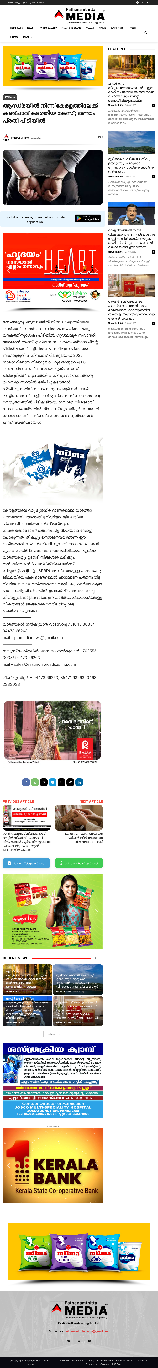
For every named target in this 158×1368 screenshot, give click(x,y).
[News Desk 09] (7, 137)
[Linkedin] (79, 782)
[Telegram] (137, 3)
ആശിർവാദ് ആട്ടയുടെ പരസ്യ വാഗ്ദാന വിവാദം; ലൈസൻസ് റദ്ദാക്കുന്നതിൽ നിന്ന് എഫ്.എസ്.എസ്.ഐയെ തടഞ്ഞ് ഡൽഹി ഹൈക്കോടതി (77, 1010)
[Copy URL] (70, 782)
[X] (142, 3)
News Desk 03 (13, 991)
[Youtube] (148, 3)
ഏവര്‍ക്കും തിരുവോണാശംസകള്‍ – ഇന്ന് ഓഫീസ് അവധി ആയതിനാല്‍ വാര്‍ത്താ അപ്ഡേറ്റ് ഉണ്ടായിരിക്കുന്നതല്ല (26, 979)
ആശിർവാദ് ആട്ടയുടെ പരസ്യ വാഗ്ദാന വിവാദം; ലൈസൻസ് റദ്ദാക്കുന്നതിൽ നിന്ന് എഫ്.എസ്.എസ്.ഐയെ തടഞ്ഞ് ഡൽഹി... (131, 310)
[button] (145, 32)
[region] (53, 68)
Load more (51, 1034)
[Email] (61, 782)
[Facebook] (26, 782)
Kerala (10, 97)
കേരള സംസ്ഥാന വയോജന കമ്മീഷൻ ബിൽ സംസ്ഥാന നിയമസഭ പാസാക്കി (83, 838)
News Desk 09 (21, 137)
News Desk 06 (63, 991)
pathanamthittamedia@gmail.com (87, 1331)
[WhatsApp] (35, 782)
